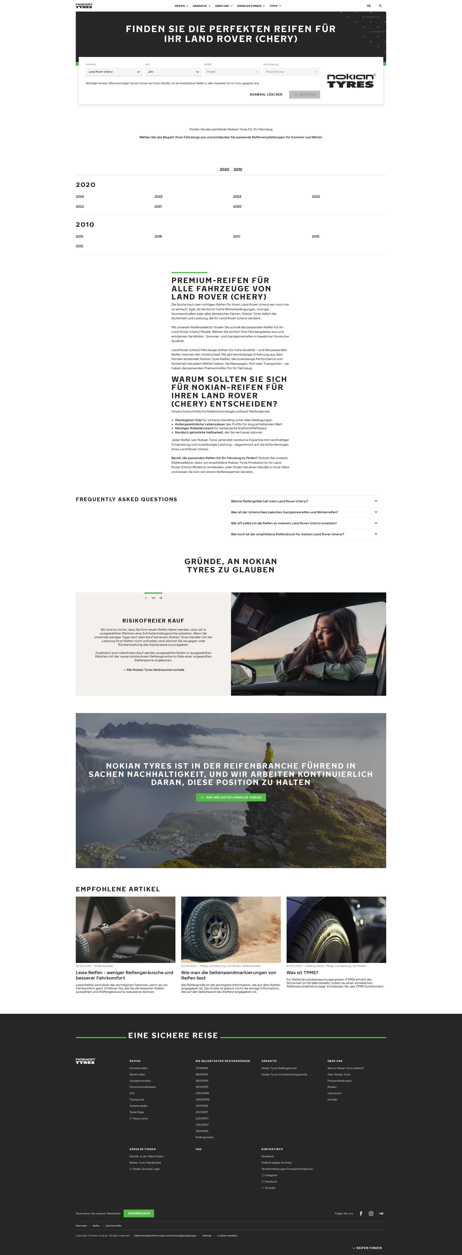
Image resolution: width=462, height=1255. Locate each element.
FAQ (199, 1149)
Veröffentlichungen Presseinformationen (287, 1168)
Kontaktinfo (272, 1149)
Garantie (200, 5)
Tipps (273, 5)
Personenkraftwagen (143, 1086)
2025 (158, 196)
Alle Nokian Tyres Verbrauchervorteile (155, 670)
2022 (80, 206)
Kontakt (332, 1099)
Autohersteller (139, 1105)
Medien (332, 1086)
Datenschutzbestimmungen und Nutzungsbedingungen (165, 1235)
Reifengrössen (205, 1137)
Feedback (267, 1156)
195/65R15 (202, 1086)
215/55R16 (202, 1105)
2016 (315, 236)
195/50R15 (202, 1080)
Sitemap (207, 1235)
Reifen (180, 5)
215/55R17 (202, 1112)
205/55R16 (202, 1093)
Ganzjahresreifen (140, 1080)
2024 (237, 196)
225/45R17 (202, 1118)
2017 (236, 236)
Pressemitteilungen (340, 1080)
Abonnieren (139, 1213)
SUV (132, 1093)
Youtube (270, 1187)
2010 (238, 169)
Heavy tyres (140, 1118)
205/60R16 (202, 1099)
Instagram (271, 1175)
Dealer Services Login (146, 1168)
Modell (207, 64)
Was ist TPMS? (302, 972)
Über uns (222, 5)
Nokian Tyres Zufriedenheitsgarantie (284, 1074)
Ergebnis (307, 94)
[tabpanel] (203, 81)
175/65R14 (202, 1068)
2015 (79, 246)
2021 (158, 206)
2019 (79, 236)
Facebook (271, 1181)
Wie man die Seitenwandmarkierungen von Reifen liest (228, 975)
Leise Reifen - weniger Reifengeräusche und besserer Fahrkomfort (124, 975)
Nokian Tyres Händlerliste (145, 1162)
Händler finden (249, 5)
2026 (80, 196)
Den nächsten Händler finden (234, 797)
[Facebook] (361, 1213)
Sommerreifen (139, 1068)
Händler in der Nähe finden (147, 1156)
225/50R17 (202, 1124)
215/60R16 (202, 1131)
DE (369, 6)
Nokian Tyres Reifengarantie (279, 1068)
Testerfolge (137, 1112)
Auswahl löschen (266, 94)
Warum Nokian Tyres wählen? (346, 1068)
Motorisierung (271, 64)
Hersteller (91, 64)
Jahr (147, 64)
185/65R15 (202, 1074)
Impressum (334, 1093)
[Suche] (380, 6)
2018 (158, 236)
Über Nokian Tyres (339, 1074)
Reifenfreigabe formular (276, 1162)
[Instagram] (371, 1213)
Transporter (137, 1099)
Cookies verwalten (227, 1235)
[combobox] (114, 72)
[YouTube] (381, 1213)
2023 (316, 196)
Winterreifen (137, 1074)
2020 (224, 169)
